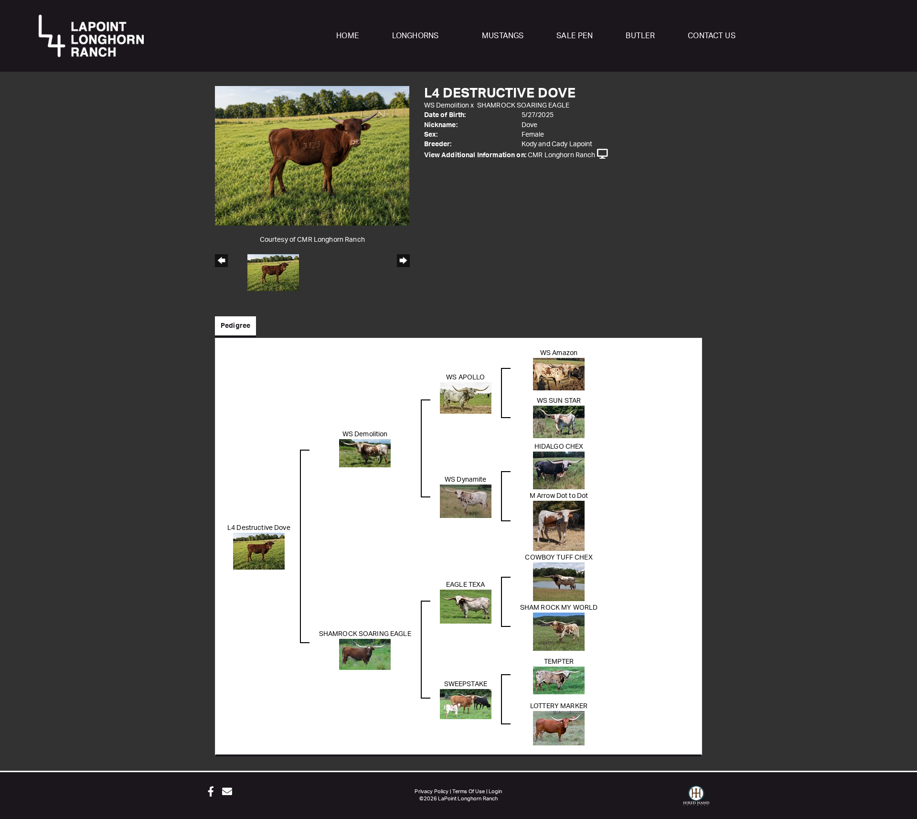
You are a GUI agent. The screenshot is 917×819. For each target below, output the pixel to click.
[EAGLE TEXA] (465, 606)
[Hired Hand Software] (696, 800)
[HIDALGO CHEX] (559, 470)
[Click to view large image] (312, 155)
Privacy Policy (431, 791)
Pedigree (235, 326)
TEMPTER (559, 661)
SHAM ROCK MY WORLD (559, 607)
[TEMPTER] (559, 680)
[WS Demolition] (365, 453)
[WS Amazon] (559, 373)
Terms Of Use (468, 791)
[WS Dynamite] (465, 500)
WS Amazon (558, 353)
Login (495, 791)
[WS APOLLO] (465, 397)
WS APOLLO (465, 377)
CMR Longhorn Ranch (562, 155)
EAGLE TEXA (465, 585)
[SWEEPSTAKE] (465, 703)
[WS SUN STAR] (559, 421)
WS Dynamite (466, 479)
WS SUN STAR (559, 401)
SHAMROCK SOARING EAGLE (523, 105)
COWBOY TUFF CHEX (558, 557)
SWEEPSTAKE (465, 684)
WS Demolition (446, 105)
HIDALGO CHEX (559, 446)
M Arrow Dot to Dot (559, 496)
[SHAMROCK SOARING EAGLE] (365, 654)
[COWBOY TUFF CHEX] (559, 581)
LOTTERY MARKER (558, 706)
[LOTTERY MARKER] (559, 727)
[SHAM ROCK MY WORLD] (559, 631)
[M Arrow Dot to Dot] (559, 525)
